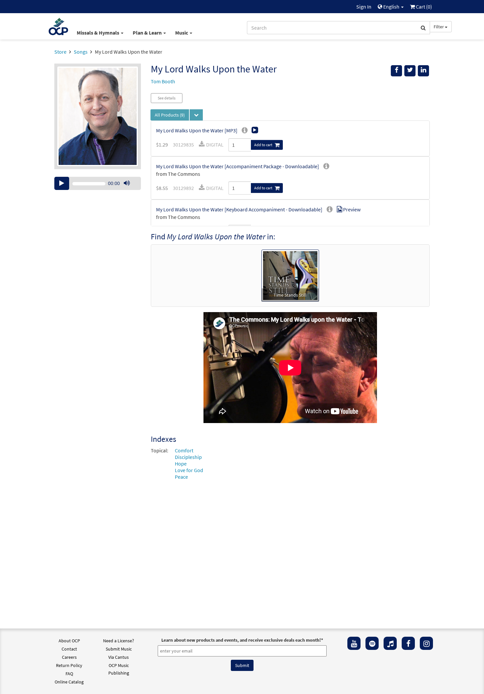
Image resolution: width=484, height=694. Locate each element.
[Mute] (126, 183)
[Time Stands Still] (290, 275)
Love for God (189, 470)
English (391, 6)
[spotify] (372, 643)
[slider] (130, 189)
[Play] (61, 183)
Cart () (423, 6)
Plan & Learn (148, 32)
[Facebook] (408, 643)
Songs (81, 51)
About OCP (69, 641)
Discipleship (188, 457)
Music (182, 32)
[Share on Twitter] (410, 70)
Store (60, 51)
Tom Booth (163, 81)
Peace (181, 476)
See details (166, 97)
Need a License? (118, 641)
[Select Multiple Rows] (196, 114)
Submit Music (119, 649)
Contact (69, 649)
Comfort (184, 450)
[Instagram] (426, 643)
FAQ (69, 674)
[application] (97, 183)
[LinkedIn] (423, 70)
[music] (390, 643)
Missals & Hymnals (98, 32)
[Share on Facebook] (396, 70)
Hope (181, 463)
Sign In (363, 6)
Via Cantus (118, 657)
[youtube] (354, 643)
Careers (69, 657)
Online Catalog (69, 682)
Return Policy (69, 665)
